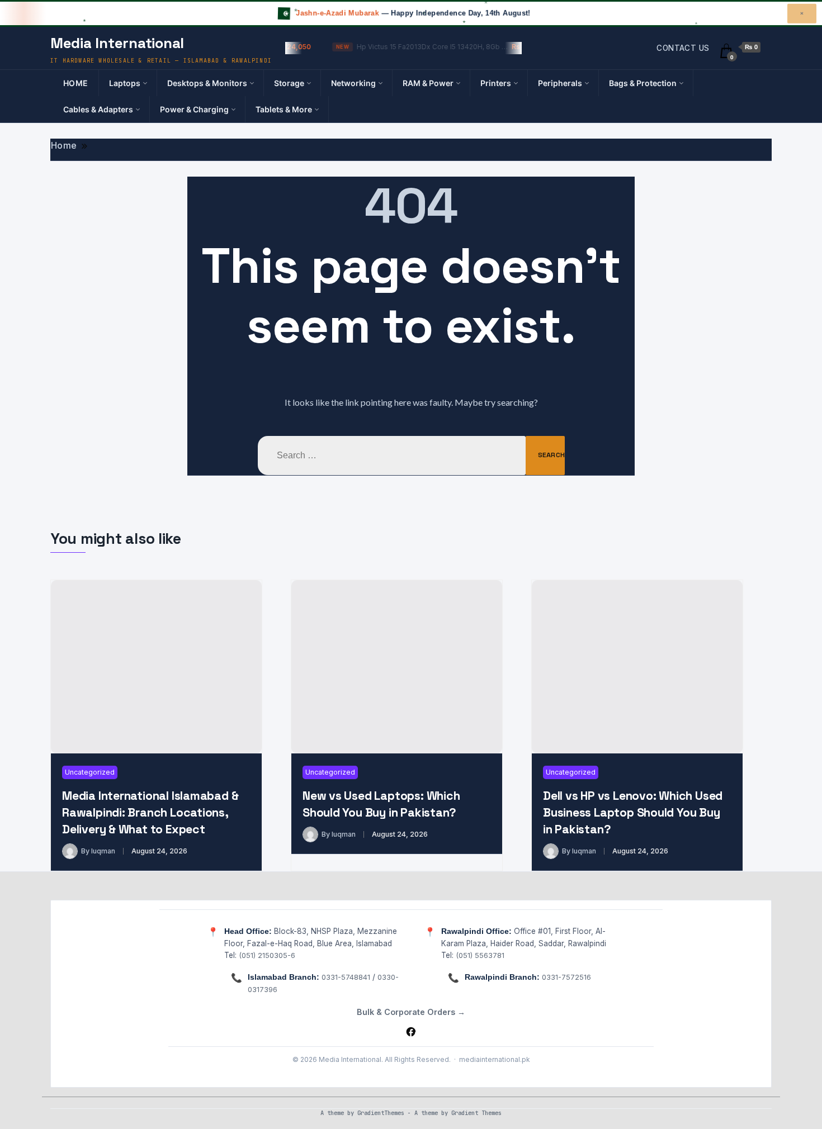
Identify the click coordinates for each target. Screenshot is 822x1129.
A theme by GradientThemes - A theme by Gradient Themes (411, 1113)
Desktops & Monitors (207, 83)
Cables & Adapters (98, 109)
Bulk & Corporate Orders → (411, 1012)
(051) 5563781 (480, 955)
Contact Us (682, 48)
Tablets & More (284, 109)
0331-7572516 (566, 977)
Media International (117, 43)
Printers (495, 83)
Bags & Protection (643, 83)
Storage (289, 83)
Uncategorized (90, 772)
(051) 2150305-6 (267, 955)
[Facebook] (411, 1031)
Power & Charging (194, 109)
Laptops (124, 83)
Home (75, 83)
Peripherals (560, 83)
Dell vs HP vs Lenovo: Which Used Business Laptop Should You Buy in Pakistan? (632, 812)
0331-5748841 (346, 977)
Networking (353, 83)
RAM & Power (428, 83)
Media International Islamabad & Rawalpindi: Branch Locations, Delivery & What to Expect (150, 812)
